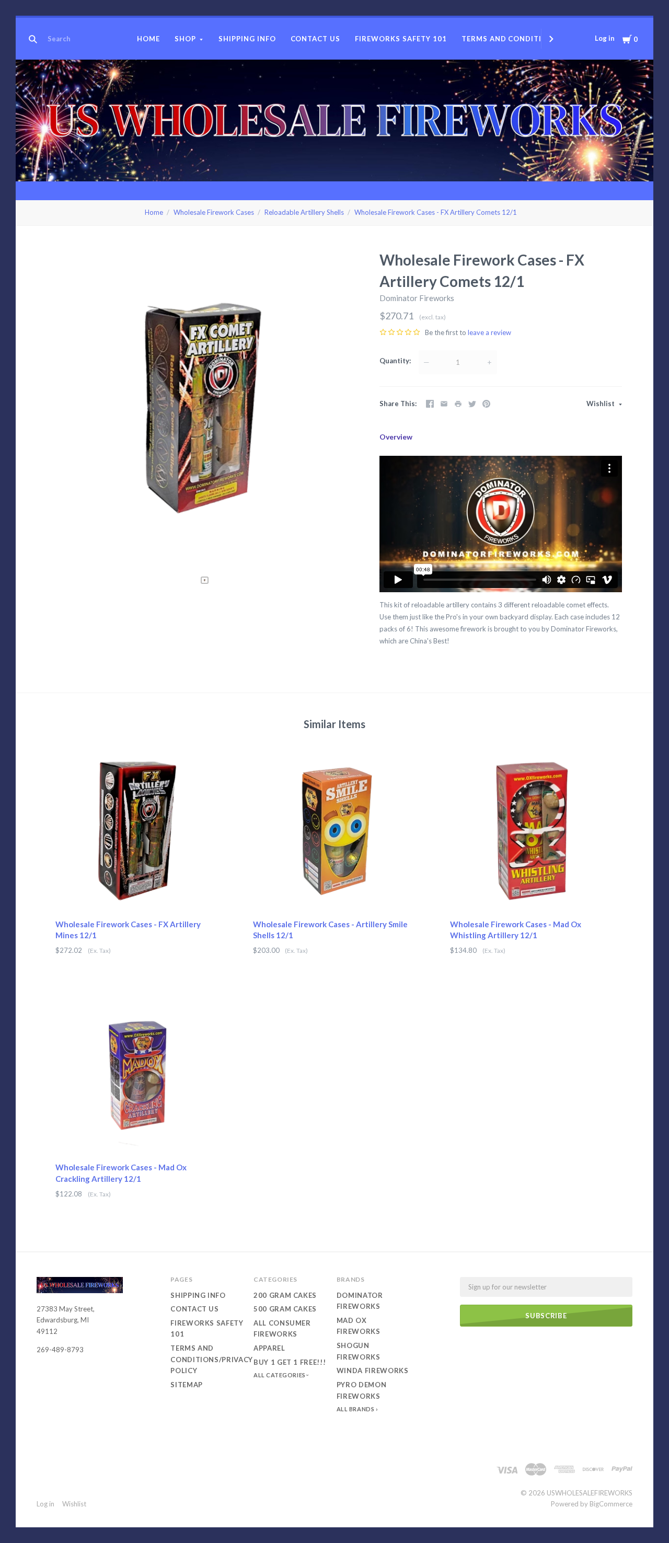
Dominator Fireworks (416, 298)
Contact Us (316, 38)
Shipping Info (247, 38)
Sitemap (186, 1384)
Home (148, 38)
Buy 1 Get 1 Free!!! (289, 1362)
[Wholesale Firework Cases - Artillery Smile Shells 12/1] (335, 831)
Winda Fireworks (373, 1370)
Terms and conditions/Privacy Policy (211, 1359)
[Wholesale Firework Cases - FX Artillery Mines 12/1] (137, 831)
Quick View (137, 894)
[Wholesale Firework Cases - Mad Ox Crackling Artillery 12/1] (137, 1074)
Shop (185, 38)
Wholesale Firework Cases (214, 212)
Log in (605, 38)
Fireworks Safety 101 (401, 38)
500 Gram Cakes (285, 1309)
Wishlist (601, 403)
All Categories (280, 1375)
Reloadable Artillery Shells (304, 212)
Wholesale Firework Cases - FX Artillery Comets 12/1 (435, 212)
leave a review (489, 332)
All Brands (356, 1409)
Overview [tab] (395, 436)
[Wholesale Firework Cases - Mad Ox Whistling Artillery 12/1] (532, 831)
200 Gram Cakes (285, 1295)
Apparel (269, 1348)
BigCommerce (611, 1504)
